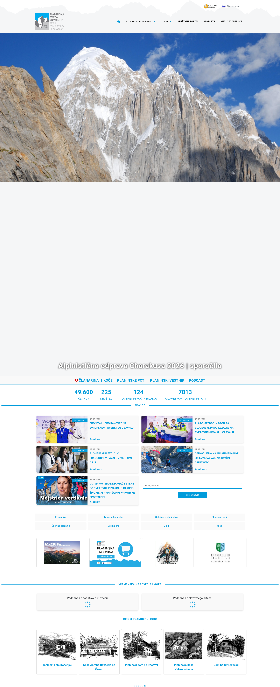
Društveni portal (187, 21)
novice (140, 405)
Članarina (88, 380)
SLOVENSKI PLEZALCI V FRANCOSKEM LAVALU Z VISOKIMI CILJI (111, 458)
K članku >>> (96, 439)
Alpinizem (113, 525)
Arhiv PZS (209, 21)
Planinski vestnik (167, 380)
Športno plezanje (61, 525)
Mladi (166, 525)
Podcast (197, 380)
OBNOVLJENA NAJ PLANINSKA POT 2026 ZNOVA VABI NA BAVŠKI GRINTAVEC (216, 458)
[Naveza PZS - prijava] (210, 6)
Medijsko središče (231, 21)
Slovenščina (233, 6)
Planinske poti (131, 380)
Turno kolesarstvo (113, 517)
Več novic (193, 495)
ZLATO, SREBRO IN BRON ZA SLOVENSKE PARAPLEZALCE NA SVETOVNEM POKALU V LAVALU (214, 428)
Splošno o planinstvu (166, 517)
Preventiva (60, 517)
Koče (107, 380)
